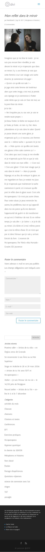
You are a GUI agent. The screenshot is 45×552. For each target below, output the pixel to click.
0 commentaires (9, 24)
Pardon (7, 466)
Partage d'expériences (13, 471)
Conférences (9, 424)
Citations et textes (11, 419)
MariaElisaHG (10, 20)
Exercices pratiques (12, 435)
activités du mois (11, 404)
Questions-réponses (12, 476)
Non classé (9, 461)
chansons (8, 414)
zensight (7, 497)
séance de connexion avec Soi (17, 481)
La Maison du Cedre (12, 527)
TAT (6, 492)
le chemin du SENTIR (13, 450)
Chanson (8, 409)
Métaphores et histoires (32, 20)
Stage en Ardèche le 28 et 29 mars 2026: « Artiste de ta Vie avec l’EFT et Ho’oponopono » (22, 370)
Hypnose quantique (12, 445)
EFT (6, 429)
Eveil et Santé (10, 524)
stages (7, 487)
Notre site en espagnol (12, 529)
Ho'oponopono (10, 440)
